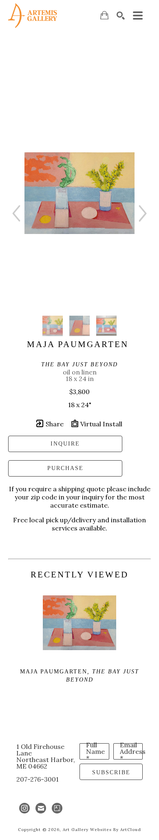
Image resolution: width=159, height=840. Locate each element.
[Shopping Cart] (104, 15)
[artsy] (57, 808)
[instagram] (24, 808)
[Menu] (138, 15)
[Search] (121, 15)
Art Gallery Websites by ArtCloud (102, 829)
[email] (40, 808)
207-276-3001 (37, 779)
